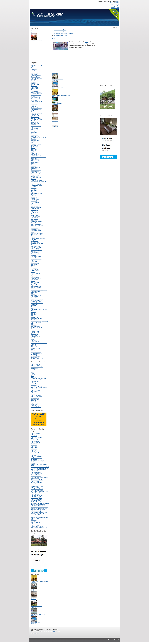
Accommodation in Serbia (60, 30)
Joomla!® (116, 639)
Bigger (105, 1)
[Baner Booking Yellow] (38, 426)
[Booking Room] (108, 158)
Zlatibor (86, 42)
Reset (109, 1)
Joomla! (33, 631)
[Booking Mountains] (107, 108)
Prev (54, 126)
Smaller (114, 1)
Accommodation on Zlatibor (60, 35)
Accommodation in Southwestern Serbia (64, 33)
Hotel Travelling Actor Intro (36, 40)
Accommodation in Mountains (61, 31)
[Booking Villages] (39, 571)
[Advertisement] (39, 51)
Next (57, 126)
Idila (53, 39)
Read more (33, 582)
